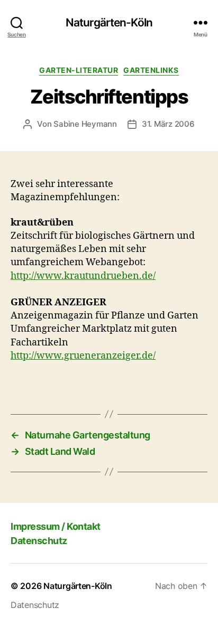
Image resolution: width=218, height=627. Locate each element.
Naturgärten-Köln (109, 22)
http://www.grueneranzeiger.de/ (83, 356)
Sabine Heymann (84, 124)
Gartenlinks (151, 69)
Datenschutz (39, 540)
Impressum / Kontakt (56, 526)
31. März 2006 (168, 124)
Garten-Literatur (78, 69)
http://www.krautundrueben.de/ (83, 276)
